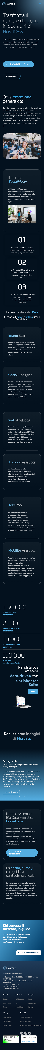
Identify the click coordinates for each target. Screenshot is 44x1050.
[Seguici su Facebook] (25, 1034)
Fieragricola (10, 761)
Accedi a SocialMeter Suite (17, 64)
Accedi (33, 691)
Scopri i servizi (12, 76)
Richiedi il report (11, 792)
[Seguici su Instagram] (29, 1034)
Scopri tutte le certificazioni (15, 853)
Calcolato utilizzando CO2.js (28, 1041)
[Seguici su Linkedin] (21, 1034)
